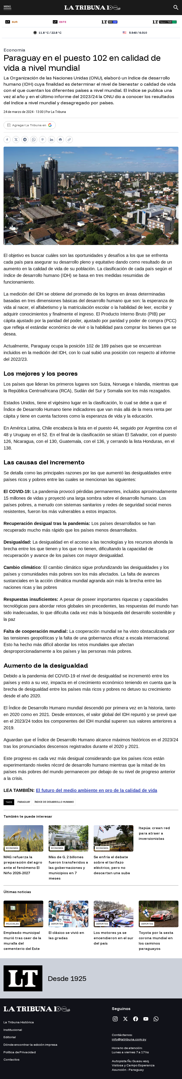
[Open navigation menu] (7, 9)
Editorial (10, 1037)
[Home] (92, 7)
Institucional (13, 1030)
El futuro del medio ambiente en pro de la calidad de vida (96, 790)
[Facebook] (135, 1019)
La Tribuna (58, 112)
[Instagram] (115, 1019)
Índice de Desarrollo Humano (54, 802)
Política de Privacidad (20, 1052)
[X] (125, 1019)
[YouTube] (145, 1019)
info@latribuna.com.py (129, 1039)
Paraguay (24, 802)
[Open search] (176, 7)
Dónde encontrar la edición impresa (30, 1045)
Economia (15, 50)
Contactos (12, 1059)
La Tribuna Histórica (19, 1022)
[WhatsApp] (156, 1019)
